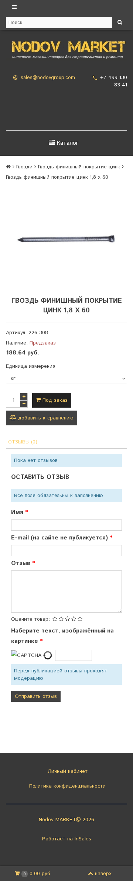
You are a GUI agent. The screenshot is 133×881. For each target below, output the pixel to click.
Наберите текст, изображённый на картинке (62, 636)
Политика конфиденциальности (66, 786)
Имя (18, 512)
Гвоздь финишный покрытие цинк (79, 167)
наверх (103, 873)
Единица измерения (30, 366)
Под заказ (54, 400)
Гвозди (24, 167)
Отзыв (21, 563)
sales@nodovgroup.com (48, 77)
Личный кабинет (67, 771)
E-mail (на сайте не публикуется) (60, 538)
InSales (83, 839)
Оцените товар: (30, 619)
